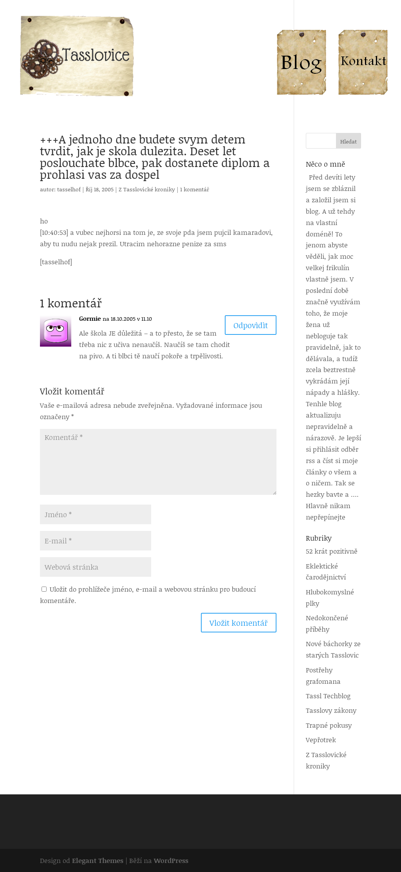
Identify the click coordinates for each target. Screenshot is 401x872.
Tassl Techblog (328, 695)
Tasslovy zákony (331, 710)
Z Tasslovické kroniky (147, 189)
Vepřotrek (321, 739)
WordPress (171, 860)
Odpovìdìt (250, 325)
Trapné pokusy (329, 725)
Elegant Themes (97, 860)
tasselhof (69, 189)
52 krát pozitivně (332, 551)
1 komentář (194, 189)
